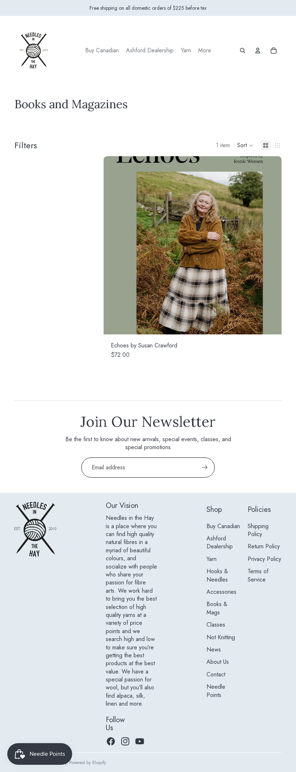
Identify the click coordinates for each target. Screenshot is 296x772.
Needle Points (215, 691)
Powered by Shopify (87, 762)
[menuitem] (102, 50)
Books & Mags (216, 608)
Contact (215, 674)
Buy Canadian (223, 526)
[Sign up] (205, 467)
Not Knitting (220, 637)
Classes (215, 624)
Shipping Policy (258, 530)
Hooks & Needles (217, 575)
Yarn (211, 559)
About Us (217, 662)
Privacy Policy (264, 559)
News (213, 649)
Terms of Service (258, 575)
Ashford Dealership (219, 542)
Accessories (221, 592)
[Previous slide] (114, 245)
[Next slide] (271, 245)
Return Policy (264, 546)
